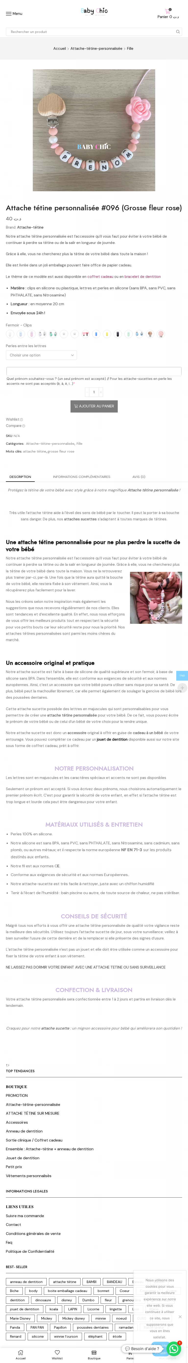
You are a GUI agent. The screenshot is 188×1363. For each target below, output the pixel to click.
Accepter (161, 1345)
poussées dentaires (93, 1327)
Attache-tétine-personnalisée (96, 48)
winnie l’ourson (66, 1336)
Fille (130, 48)
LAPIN (72, 1309)
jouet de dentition (24, 1309)
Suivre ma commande (25, 1215)
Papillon (60, 1327)
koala (54, 1309)
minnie (100, 1318)
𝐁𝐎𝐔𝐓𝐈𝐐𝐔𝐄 (16, 1086)
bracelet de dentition (143, 276)
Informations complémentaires (81, 477)
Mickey (46, 1318)
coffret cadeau (100, 276)
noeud (121, 1318)
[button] (173, 1349)
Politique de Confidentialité (30, 1251)
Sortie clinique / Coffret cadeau (34, 1140)
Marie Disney (20, 1318)
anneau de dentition (26, 1282)
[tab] (20, 477)
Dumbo (88, 1300)
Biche (14, 1291)
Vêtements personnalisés (28, 1175)
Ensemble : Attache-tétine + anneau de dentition (50, 1148)
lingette (116, 1309)
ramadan (126, 1327)
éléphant (95, 1336)
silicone (38, 1336)
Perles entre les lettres (26, 345)
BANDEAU (114, 1282)
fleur (108, 1300)
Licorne (93, 1309)
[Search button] (178, 32)
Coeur (124, 1291)
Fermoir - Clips (19, 325)
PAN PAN (37, 1327)
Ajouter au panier (96, 406)
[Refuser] (179, 1316)
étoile (117, 1336)
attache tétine (34, 451)
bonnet (103, 1291)
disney (66, 1300)
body (33, 1291)
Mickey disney (73, 1318)
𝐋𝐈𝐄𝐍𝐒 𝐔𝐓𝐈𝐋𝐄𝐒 (20, 1206)
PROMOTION (17, 1095)
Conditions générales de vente (33, 1233)
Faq (9, 1242)
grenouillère (131, 1300)
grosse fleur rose (60, 451)
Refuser (161, 1353)
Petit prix (14, 1166)
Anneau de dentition (24, 1131)
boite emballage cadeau (67, 1291)
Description (20, 477)
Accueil (59, 48)
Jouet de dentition (22, 1158)
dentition (17, 1300)
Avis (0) (138, 477)
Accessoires (17, 1122)
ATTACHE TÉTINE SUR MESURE (32, 1113)
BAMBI (91, 1282)
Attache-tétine (30, 227)
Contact (13, 1224)
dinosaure (43, 1300)
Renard (15, 1336)
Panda (15, 1327)
